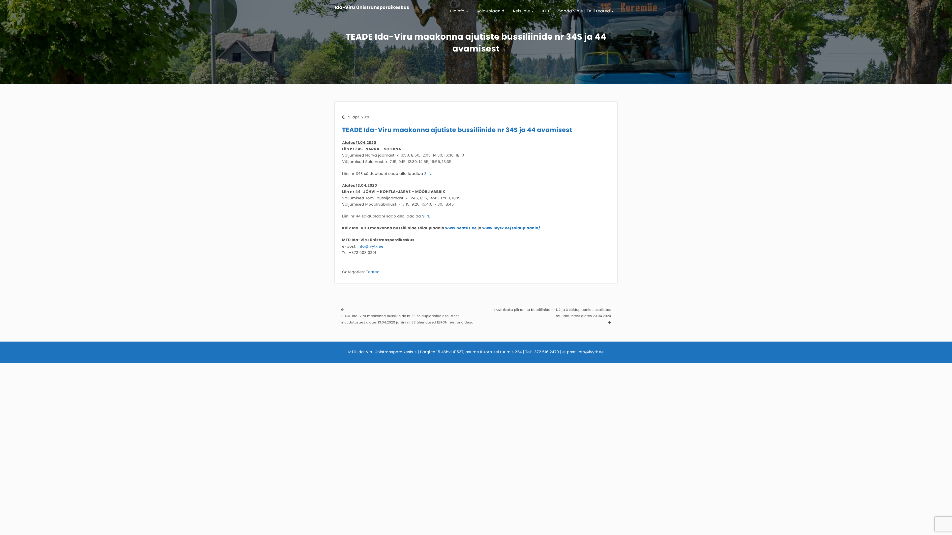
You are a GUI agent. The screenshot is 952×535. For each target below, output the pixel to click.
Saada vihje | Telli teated (584, 11)
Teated (373, 272)
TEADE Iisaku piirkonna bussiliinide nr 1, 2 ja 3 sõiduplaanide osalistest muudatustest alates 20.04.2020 (551, 313)
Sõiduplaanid (491, 11)
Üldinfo (458, 11)
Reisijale (522, 11)
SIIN (427, 173)
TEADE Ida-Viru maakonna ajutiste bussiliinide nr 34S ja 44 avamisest (457, 130)
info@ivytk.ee (370, 246)
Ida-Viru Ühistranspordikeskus (372, 7)
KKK (546, 11)
